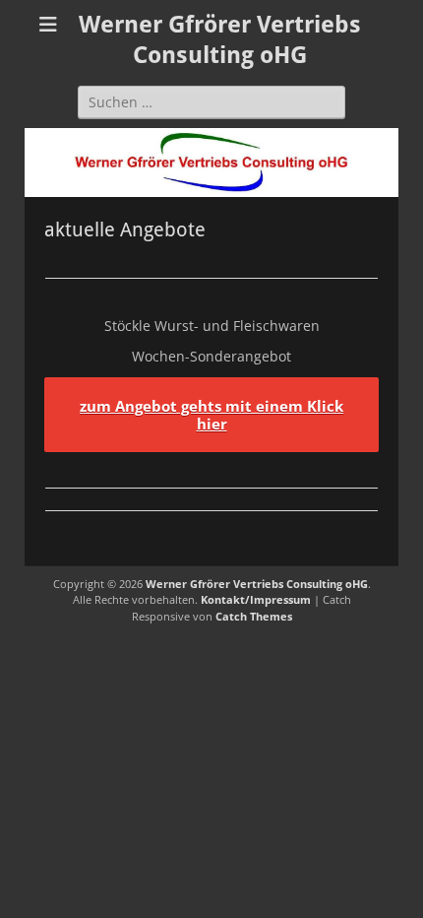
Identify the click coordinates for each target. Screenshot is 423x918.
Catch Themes (253, 616)
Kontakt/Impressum (256, 599)
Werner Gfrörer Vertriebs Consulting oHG (257, 583)
